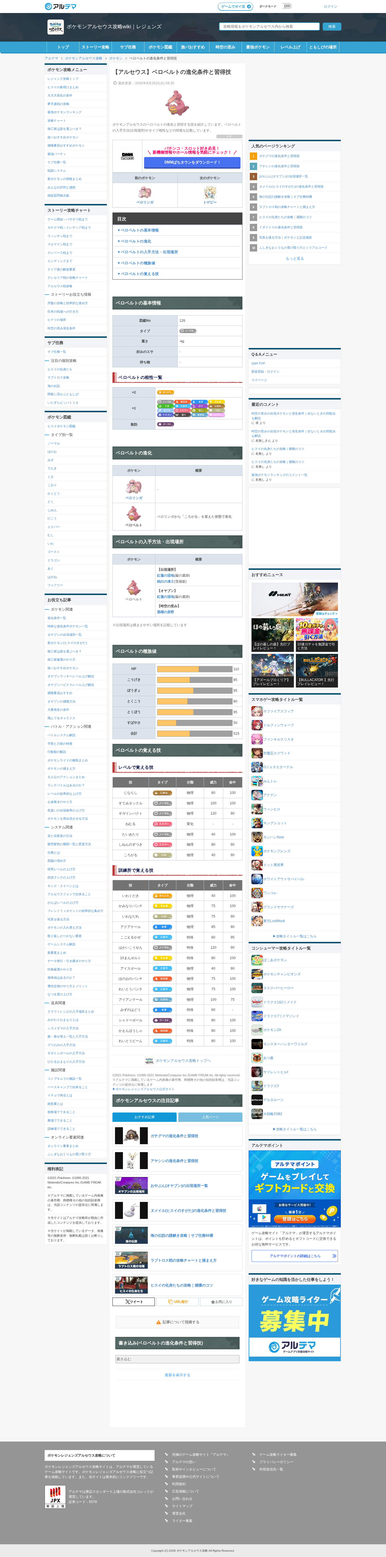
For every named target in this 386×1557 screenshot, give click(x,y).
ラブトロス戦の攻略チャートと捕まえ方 (287, 207)
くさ (50, 476)
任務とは (53, 852)
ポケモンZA (272, 1030)
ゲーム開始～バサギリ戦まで (67, 219)
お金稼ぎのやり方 (59, 802)
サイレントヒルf (275, 1072)
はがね (52, 577)
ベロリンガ (144, 202)
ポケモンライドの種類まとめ (67, 760)
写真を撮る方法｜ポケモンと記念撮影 (285, 237)
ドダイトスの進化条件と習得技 (281, 227)
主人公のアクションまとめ (66, 777)
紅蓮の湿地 (165, 575)
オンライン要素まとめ (63, 1146)
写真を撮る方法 (58, 919)
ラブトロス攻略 (58, 377)
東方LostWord (274, 921)
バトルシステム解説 (61, 735)
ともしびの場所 (323, 47)
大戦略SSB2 (272, 1114)
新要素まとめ (56, 952)
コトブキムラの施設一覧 (64, 1078)
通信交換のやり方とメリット (67, 986)
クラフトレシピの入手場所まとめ (70, 1011)
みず (50, 460)
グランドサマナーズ (278, 907)
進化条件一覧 (56, 618)
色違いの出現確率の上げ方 (66, 810)
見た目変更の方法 (59, 835)
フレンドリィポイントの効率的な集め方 (75, 910)
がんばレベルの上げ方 (63, 902)
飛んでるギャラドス (61, 718)
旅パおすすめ (193, 47)
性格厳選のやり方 (59, 969)
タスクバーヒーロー (278, 988)
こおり (52, 485)
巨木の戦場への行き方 (63, 311)
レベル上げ (290, 47)
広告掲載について (185, 1491)
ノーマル (53, 443)
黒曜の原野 (165, 612)
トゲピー (210, 202)
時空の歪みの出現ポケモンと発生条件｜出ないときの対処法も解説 (293, 416)
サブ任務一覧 (56, 162)
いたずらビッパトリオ (63, 402)
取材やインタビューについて (194, 1469)
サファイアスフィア (278, 711)
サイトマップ (182, 1506)
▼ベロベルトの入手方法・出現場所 (147, 252)
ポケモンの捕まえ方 (61, 768)
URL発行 (181, 1302)
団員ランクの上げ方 (61, 877)
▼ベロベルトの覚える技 (138, 274)
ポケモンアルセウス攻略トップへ (183, 1060)
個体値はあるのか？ (61, 977)
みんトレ (270, 781)
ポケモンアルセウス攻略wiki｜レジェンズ (114, 26)
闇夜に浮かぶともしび (63, 394)
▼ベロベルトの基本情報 (138, 230)
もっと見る (295, 258)
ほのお (52, 451)
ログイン (330, 6)
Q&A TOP (258, 363)
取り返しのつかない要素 (64, 936)
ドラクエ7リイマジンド (281, 1016)
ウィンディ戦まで (59, 236)
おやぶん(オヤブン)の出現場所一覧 (283, 176)
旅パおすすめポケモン (63, 137)
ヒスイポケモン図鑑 (61, 426)
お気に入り (223, 1302)
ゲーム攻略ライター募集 (278, 1455)
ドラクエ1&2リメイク (280, 1002)
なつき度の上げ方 (59, 994)
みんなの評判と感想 (61, 187)
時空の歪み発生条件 (61, 328)
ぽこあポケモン (275, 960)
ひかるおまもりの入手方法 (66, 1061)
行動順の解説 (56, 751)
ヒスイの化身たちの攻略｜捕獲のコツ (285, 217)
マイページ (259, 380)
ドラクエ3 (271, 1086)
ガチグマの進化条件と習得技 (279, 156)
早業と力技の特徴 (59, 743)
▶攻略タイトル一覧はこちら (295, 936)
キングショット (275, 823)
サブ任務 (128, 47)
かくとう (53, 493)
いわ (50, 543)
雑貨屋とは (55, 1103)
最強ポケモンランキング (64, 112)
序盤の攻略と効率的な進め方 (67, 303)
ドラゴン (53, 560)
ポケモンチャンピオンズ (282, 974)
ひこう (52, 518)
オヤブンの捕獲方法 (61, 701)
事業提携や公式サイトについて (196, 1477)
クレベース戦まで (59, 252)
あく (50, 568)
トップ (63, 47)
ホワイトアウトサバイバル (283, 879)
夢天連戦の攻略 (58, 104)
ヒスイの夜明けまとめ (63, 87)
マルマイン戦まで (59, 244)
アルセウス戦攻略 (59, 286)
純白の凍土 (165, 581)
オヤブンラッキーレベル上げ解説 (70, 676)
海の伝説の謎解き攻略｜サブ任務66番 (285, 196)
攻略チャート (56, 120)
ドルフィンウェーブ (278, 725)
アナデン (270, 795)
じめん (52, 510)
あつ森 (268, 1058)
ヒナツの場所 (56, 319)
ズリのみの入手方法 (61, 1045)
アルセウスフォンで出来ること (69, 894)
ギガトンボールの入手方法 (66, 1053)
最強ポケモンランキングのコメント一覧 (279, 474)
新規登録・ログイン (265, 371)
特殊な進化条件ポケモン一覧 (67, 626)
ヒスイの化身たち (59, 369)
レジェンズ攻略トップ (63, 78)
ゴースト (53, 551)
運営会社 (179, 1513)
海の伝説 (53, 386)
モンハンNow (273, 837)
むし (50, 535)
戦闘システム (56, 170)
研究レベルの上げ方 (61, 869)
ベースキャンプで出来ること (67, 1087)
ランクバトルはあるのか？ (66, 785)
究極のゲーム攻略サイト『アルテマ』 (201, 1455)
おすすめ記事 (145, 1117)
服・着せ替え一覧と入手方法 (67, 1036)
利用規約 (179, 1484)
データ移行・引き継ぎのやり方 (69, 961)
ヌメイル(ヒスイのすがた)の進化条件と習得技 (291, 186)
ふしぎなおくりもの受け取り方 (69, 1154)
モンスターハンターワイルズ (285, 1044)
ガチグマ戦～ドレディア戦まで (69, 227)
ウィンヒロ (271, 809)
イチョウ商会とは (59, 1095)
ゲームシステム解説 (61, 944)
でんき (52, 468)
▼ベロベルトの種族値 (136, 263)
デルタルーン (273, 1100)
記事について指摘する (181, 1322)
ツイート (136, 1302)
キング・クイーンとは (63, 886)
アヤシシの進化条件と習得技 (279, 166)
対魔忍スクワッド (276, 753)
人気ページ (210, 1117)
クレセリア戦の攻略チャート (67, 277)
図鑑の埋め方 (56, 860)
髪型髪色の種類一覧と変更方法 (69, 844)
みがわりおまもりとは (63, 1019)
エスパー (53, 527)
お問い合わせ (182, 1499)
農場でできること (59, 1120)
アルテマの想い (184, 1462)
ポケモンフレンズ (276, 851)
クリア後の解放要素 (61, 269)
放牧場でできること (61, 1112)
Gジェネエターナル (278, 767)
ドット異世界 (273, 865)
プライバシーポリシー (276, 1462)
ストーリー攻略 (95, 47)
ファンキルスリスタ (278, 739)
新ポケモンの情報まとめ (64, 179)
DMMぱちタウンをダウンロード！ (192, 162)
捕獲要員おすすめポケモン (66, 145)
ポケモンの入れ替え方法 (64, 927)
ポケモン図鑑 (160, 47)
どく (50, 501)
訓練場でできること (61, 1128)
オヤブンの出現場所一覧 (64, 634)
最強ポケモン (258, 47)
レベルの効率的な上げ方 (64, 793)
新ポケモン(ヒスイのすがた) (67, 643)
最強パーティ (56, 154)
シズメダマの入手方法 (63, 1028)
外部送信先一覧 (271, 1469)
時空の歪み (225, 47)
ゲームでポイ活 (233, 6)
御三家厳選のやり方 (61, 659)
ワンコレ (270, 893)
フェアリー (55, 585)
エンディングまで (59, 261)
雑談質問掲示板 (58, 195)
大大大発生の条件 (59, 95)
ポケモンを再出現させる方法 (67, 818)
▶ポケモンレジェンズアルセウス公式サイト (143, 1089)
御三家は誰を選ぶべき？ (64, 128)
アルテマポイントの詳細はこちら (295, 1256)
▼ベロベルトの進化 (134, 241)
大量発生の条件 (58, 709)
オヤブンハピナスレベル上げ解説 (70, 684)
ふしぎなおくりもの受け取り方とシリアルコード (293, 247)
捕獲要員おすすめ (59, 693)
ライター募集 (182, 1521)
